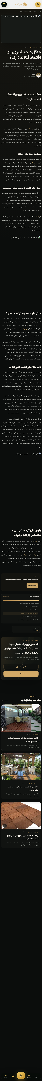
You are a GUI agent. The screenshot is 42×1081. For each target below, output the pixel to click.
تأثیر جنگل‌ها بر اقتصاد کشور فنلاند (29, 616)
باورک (25, 555)
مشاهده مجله (4, 700)
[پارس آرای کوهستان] (21, 4)
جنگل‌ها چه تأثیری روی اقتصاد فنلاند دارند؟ (29, 603)
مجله (35, 11)
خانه (40, 11)
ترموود (31, 129)
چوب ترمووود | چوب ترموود (25, 11)
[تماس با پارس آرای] (38, 4)
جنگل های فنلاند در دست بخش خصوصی (28, 610)
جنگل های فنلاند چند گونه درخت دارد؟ (29, 613)
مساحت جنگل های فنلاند (31, 606)
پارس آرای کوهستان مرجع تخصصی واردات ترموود (27, 620)
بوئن (34, 555)
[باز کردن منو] (4, 4)
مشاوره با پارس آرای (32, 585)
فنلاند (37, 217)
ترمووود (34, 163)
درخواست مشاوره (21, 673)
